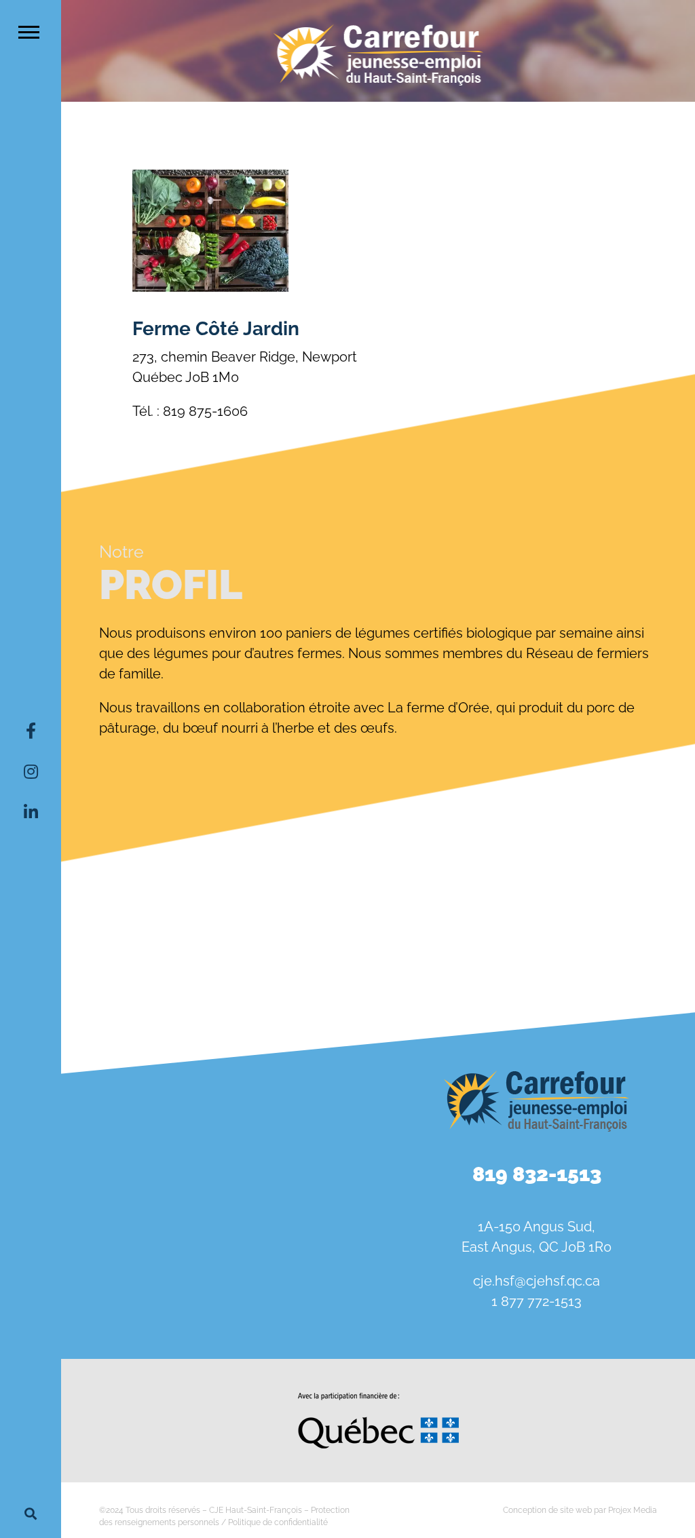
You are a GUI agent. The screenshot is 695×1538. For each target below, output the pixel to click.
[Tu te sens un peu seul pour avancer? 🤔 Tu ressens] (219, 1225)
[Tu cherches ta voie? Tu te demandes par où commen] (327, 1225)
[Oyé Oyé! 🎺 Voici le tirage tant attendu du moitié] (327, 1162)
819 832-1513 (536, 1174)
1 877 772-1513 (536, 1301)
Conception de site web (547, 1510)
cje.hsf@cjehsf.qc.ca (536, 1281)
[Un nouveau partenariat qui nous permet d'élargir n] (111, 1225)
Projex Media (632, 1510)
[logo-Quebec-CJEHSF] (378, 1397)
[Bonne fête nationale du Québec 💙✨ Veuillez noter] (111, 1162)
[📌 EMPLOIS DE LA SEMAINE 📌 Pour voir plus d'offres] (219, 1162)
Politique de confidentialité (278, 1522)
